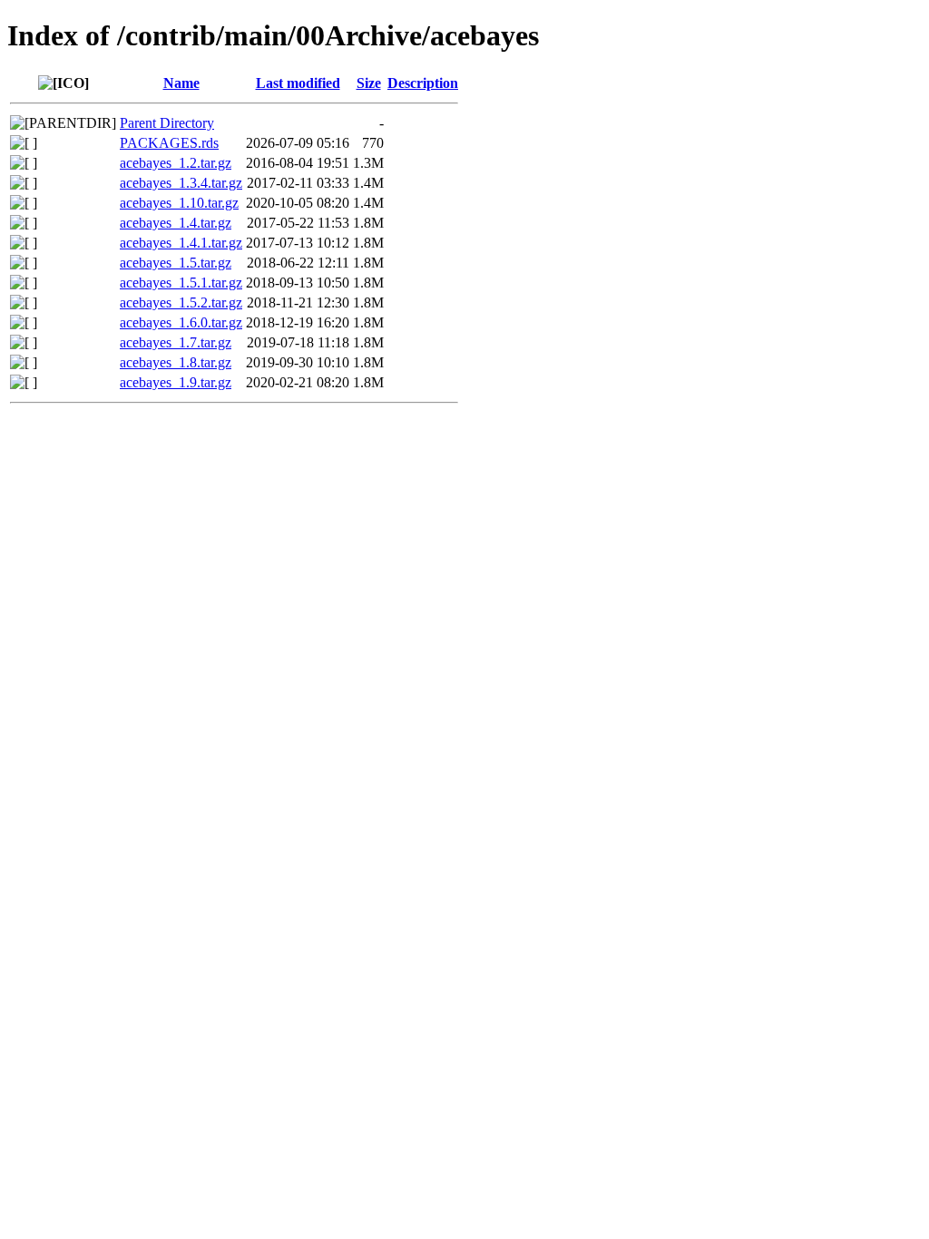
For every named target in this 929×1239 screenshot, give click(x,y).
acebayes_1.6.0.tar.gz (181, 322)
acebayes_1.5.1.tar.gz (181, 282)
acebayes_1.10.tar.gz (179, 202)
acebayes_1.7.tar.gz (175, 342)
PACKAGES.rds (169, 143)
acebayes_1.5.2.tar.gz (181, 302)
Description (422, 83)
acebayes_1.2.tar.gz (175, 163)
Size (369, 83)
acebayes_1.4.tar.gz (175, 222)
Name (181, 83)
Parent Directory (167, 123)
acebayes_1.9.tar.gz (175, 382)
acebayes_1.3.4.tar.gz (181, 182)
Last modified (298, 83)
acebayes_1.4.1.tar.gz (181, 242)
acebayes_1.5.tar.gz (175, 262)
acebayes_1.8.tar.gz (175, 362)
